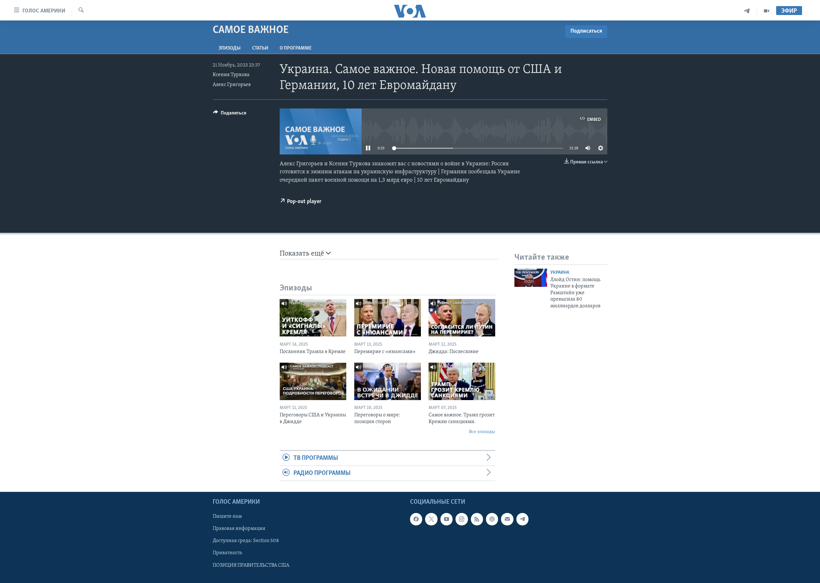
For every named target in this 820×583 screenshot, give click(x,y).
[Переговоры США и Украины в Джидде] (313, 381)
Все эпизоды (482, 431)
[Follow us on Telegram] (522, 519)
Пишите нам (227, 516)
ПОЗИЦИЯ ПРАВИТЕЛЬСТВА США (251, 565)
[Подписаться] (507, 519)
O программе (296, 48)
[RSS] (477, 519)
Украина (559, 272)
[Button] (229, 114)
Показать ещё (303, 253)
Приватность (227, 553)
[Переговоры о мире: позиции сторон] (387, 381)
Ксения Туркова (231, 74)
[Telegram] (747, 11)
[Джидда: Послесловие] (462, 317)
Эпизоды (229, 48)
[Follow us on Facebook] (416, 519)
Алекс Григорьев (232, 84)
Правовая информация (239, 529)
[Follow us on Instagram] (461, 519)
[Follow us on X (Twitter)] (431, 519)
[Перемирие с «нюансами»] (387, 317)
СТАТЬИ (260, 48)
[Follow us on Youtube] (446, 519)
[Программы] (766, 11)
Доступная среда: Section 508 (246, 541)
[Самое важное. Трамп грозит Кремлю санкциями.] (462, 381)
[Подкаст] (492, 519)
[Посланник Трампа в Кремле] (313, 317)
